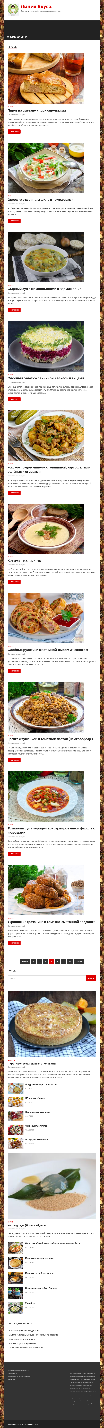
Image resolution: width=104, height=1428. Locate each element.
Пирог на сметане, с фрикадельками (37, 110)
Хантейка (30, 1303)
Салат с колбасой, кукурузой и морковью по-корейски (52, 1243)
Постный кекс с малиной (37, 1112)
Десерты (11, 1060)
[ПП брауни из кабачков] (15, 1148)
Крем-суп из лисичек (24, 560)
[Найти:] (52, 978)
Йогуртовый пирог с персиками (41, 1084)
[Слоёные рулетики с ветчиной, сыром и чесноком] (52, 619)
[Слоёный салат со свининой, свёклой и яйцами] (52, 347)
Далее (79, 961)
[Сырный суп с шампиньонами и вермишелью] (52, 258)
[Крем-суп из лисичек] (52, 530)
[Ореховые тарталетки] (15, 1134)
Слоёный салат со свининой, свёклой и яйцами (46, 378)
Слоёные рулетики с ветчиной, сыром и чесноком (48, 650)
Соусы (10, 1222)
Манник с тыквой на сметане (39, 1273)
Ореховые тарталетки (36, 1126)
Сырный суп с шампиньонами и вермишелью (44, 289)
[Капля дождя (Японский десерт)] (52, 1219)
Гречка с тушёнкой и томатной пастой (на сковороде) (50, 739)
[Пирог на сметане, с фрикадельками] (52, 79)
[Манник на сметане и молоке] (15, 1268)
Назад (25, 961)
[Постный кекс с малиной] (15, 1120)
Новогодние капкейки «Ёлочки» (41, 1288)
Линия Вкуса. (37, 6)
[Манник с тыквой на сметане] (15, 1283)
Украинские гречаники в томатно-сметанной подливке (51, 922)
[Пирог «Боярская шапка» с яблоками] (52, 1058)
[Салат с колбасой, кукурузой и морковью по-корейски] (15, 1253)
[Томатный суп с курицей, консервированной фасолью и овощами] (52, 797)
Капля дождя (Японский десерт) (28, 1225)
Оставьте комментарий (16, 115)
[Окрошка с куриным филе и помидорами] (52, 169)
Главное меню (18, 37)
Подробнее (14, 131)
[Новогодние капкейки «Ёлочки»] (15, 1298)
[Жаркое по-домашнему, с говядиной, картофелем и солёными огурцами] (52, 436)
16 (70, 961)
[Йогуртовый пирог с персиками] (15, 1093)
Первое (10, 106)
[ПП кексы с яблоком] (15, 1106)
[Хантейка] (15, 1313)
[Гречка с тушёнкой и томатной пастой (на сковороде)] (52, 708)
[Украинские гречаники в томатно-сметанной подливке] (52, 891)
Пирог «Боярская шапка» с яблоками (32, 1063)
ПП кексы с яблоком (35, 1098)
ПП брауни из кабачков (36, 1139)
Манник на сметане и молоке (39, 1258)
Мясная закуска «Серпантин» (22, 1343)
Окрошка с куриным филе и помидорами (41, 199)
